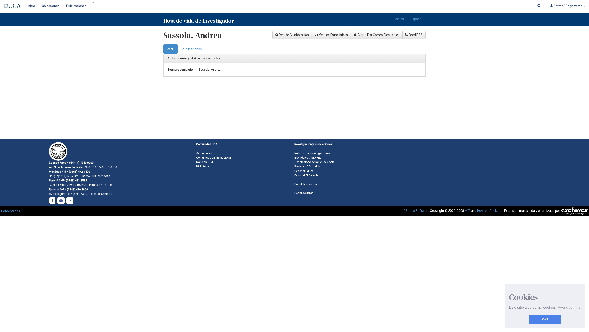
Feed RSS (415, 35)
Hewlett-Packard (489, 211)
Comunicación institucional (213, 157)
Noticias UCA (204, 162)
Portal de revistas (305, 184)
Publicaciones (76, 6)
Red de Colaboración (293, 35)
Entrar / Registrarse (568, 6)
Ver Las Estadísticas (333, 35)
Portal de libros (303, 193)
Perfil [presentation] (170, 49)
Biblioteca (202, 166)
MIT (467, 211)
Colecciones (50, 6)
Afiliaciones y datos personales (193, 58)
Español (416, 19)
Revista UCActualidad (308, 166)
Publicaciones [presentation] (192, 49)
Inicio (31, 6)
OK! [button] (545, 319)
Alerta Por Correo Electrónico (378, 35)
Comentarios (10, 211)
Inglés (399, 19)
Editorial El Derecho (306, 175)
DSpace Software (416, 211)
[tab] (170, 49)
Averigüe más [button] (569, 307)
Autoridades (204, 153)
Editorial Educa (304, 171)
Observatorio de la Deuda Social (314, 162)
